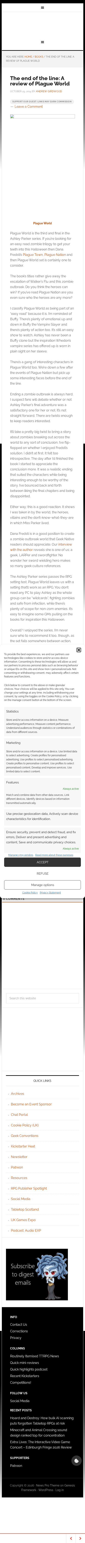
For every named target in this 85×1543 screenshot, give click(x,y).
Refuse (42, 873)
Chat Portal (19, 1115)
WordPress (45, 1490)
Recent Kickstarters (25, 1376)
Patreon (17, 1167)
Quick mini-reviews (24, 1363)
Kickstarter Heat (23, 1146)
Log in (59, 1490)
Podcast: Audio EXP (26, 1230)
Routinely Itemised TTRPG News (34, 1356)
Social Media (20, 1199)
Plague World (42, 223)
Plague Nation (55, 255)
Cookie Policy (30, 892)
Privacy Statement (50, 892)
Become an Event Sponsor (31, 1104)
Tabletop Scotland (25, 1209)
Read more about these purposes (54, 855)
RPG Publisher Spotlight (29, 1188)
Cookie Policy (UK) (25, 1125)
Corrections (19, 1331)
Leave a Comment (29, 107)
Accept (42, 862)
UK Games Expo (23, 1220)
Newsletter (19, 1157)
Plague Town (33, 255)
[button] (79, 650)
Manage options (42, 885)
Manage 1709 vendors (20, 855)
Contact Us (18, 1325)
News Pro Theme (47, 1485)
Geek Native (42, 25)
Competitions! (20, 1383)
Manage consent (76, 1461)
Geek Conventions (24, 1136)
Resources (19, 1178)
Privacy (15, 1338)
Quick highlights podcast (28, 1369)
